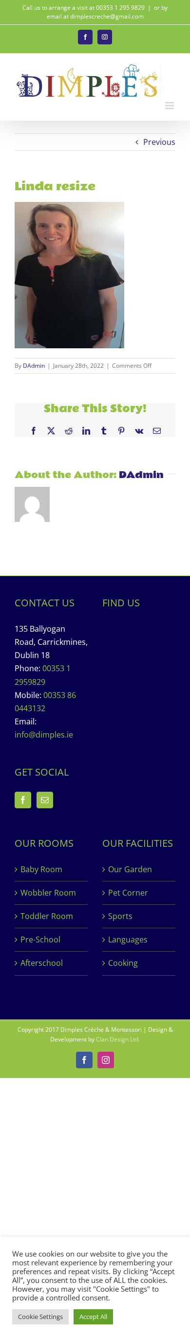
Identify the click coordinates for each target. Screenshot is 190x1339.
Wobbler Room (48, 892)
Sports (120, 916)
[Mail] (45, 800)
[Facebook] (23, 800)
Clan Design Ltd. (118, 1039)
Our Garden (130, 869)
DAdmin (34, 365)
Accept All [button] (93, 1316)
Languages (128, 939)
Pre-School (40, 939)
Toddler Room (46, 916)
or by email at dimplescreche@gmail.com (107, 11)
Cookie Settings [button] (40, 1316)
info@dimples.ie (44, 734)
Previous (159, 142)
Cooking (123, 963)
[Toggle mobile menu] (170, 105)
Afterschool (41, 963)
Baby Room (41, 869)
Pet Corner (128, 892)
